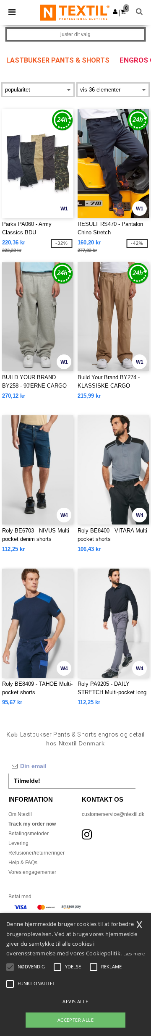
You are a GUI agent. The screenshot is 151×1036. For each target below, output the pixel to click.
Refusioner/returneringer (36, 853)
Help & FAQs (22, 863)
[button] (115, 11)
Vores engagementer (32, 872)
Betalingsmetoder (28, 834)
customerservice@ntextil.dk (113, 814)
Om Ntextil (20, 814)
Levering (18, 843)
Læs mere (134, 953)
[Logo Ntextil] (74, 12)
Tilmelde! (27, 780)
